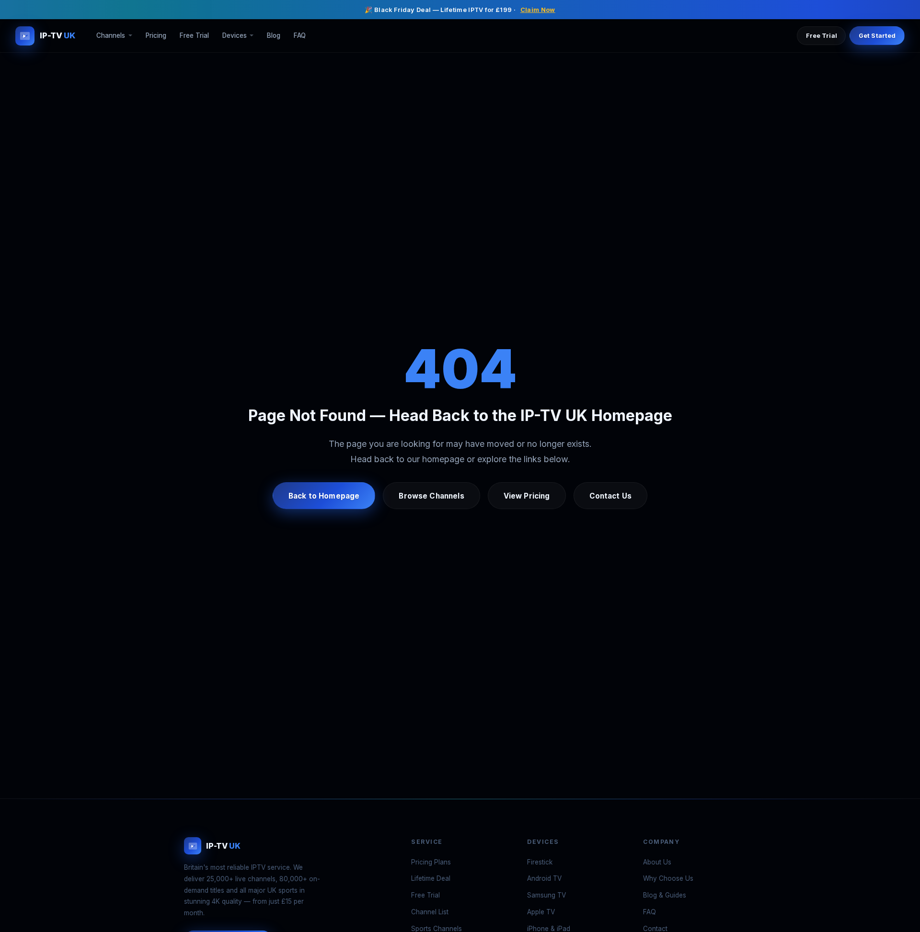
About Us (657, 862)
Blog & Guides (664, 895)
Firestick (539, 862)
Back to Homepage (323, 495)
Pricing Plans (431, 862)
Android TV (544, 878)
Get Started (877, 35)
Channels (110, 36)
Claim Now (537, 9)
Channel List (429, 912)
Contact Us (610, 495)
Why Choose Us (668, 878)
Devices (234, 36)
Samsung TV (546, 895)
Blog (273, 36)
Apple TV (541, 912)
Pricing (156, 36)
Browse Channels (431, 495)
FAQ (300, 36)
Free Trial (194, 36)
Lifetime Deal (430, 878)
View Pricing (527, 495)
